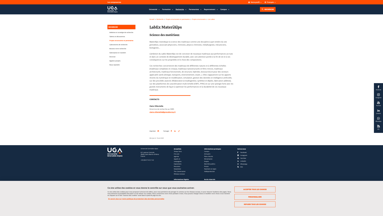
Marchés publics (209, 164)
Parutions (177, 166)
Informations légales (181, 179)
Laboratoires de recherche (118, 45)
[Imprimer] (158, 131)
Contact (206, 151)
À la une (176, 154)
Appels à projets (114, 61)
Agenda (176, 156)
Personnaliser (255, 197)
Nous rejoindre (114, 65)
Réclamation (208, 159)
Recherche (113, 27)
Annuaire (207, 154)
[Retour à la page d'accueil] (112, 9)
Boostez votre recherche (117, 49)
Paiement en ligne (210, 169)
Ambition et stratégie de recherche (121, 32)
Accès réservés (209, 179)
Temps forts (178, 151)
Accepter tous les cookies (255, 189)
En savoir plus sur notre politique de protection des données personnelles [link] (136, 199)
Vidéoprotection (209, 171)
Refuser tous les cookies (255, 204)
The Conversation (180, 171)
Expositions (177, 164)
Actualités (177, 149)
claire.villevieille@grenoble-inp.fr (163, 112)
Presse (206, 166)
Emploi (206, 161)
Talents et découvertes (117, 36)
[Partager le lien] (179, 131)
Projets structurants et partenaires (121, 40)
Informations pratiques (212, 149)
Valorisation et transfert (117, 53)
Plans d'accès (208, 156)
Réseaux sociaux (179, 174)
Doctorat (112, 57)
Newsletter (177, 169)
